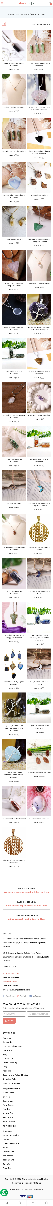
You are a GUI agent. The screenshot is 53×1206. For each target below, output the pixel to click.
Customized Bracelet (12, 1046)
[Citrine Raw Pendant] (14, 221)
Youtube (24, 996)
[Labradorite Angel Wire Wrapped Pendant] (14, 617)
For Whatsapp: (10, 981)
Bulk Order (8, 1042)
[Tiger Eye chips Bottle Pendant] (39, 707)
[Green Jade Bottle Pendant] (14, 441)
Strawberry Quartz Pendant (39, 772)
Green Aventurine (11, 1143)
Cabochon (8, 1101)
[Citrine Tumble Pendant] (14, 89)
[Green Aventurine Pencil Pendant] (39, 45)
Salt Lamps (8, 1117)
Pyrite (5, 1147)
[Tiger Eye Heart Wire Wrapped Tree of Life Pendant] (14, 707)
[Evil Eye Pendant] (14, 485)
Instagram (37, 996)
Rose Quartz (8, 1160)
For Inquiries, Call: (11, 973)
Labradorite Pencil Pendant (14, 151)
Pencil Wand (9, 1121)
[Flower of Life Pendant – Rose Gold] (14, 842)
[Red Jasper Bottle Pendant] (14, 801)
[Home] (6, 1203)
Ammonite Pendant (39, 195)
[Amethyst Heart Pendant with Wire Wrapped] (39, 309)
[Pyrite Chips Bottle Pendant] (14, 353)
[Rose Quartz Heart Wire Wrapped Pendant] (39, 89)
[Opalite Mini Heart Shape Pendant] (14, 177)
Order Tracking (10, 1063)
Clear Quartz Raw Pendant (39, 283)
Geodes (6, 1109)
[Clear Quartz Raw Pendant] (39, 265)
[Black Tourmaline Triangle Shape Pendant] (39, 133)
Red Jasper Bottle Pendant (14, 819)
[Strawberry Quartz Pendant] (39, 754)
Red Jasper (8, 1156)
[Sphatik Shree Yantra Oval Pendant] (14, 397)
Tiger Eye (7, 1168)
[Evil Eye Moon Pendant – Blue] (39, 573)
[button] (40, 24)
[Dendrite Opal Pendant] (39, 801)
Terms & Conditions (34, 1189)
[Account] (33, 1203)
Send (10, 1021)
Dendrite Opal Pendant (39, 819)
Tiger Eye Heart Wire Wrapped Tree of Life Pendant (13, 728)
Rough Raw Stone (11, 1089)
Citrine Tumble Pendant (13, 107)
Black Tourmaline (11, 1135)
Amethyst (7, 1131)
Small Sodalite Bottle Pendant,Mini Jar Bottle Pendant (39, 637)
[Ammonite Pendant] (39, 177)
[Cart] (46, 1203)
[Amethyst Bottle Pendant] (39, 397)
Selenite (6, 1164)
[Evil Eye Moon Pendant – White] (39, 663)
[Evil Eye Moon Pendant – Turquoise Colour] (39, 485)
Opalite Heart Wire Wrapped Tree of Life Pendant (13, 774)
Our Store (7, 1050)
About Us (7, 1038)
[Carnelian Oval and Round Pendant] (14, 529)
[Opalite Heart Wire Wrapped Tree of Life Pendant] (14, 754)
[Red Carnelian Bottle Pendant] (39, 441)
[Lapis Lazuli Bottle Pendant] (14, 573)
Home (11, 14)
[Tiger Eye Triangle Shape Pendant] (39, 353)
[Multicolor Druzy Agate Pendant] (14, 663)
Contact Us (8, 1058)
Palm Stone (8, 1105)
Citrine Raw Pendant (14, 239)
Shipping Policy (10, 1079)
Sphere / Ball (9, 1113)
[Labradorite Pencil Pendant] (14, 133)
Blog (5, 1054)
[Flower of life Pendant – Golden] (39, 529)
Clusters (6, 1097)
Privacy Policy (16, 1189)
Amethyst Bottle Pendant (39, 415)
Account (7, 1071)
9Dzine (37, 1183)
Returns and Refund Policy (15, 1075)
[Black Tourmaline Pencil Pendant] (14, 45)
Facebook (10, 996)
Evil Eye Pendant (14, 503)
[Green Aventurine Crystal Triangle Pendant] (39, 221)
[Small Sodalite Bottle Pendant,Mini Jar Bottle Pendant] (39, 617)
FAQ (5, 1067)
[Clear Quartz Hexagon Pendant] (14, 309)
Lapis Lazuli (8, 1151)
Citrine (6, 1139)
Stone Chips (8, 1093)
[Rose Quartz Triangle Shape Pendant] (14, 265)
